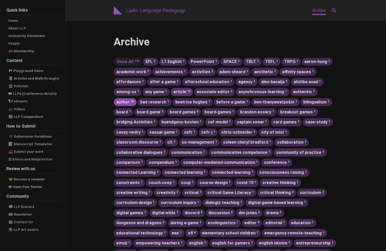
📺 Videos (16, 109)
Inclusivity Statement (26, 36)
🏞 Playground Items (25, 71)
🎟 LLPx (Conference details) (32, 93)
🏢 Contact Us (20, 222)
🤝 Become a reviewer (26, 179)
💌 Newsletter (20, 214)
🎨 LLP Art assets (23, 229)
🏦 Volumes (18, 86)
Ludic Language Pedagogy (155, 10)
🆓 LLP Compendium (25, 116)
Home (13, 20)
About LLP (17, 28)
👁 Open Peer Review (25, 187)
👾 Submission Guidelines (30, 136)
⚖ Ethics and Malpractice (30, 159)
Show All (127, 61)
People (14, 43)
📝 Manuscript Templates (30, 144)
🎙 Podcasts (17, 101)
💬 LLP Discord (21, 207)
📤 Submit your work (26, 151)
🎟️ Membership (21, 51)
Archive (319, 10)
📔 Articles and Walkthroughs (33, 78)
